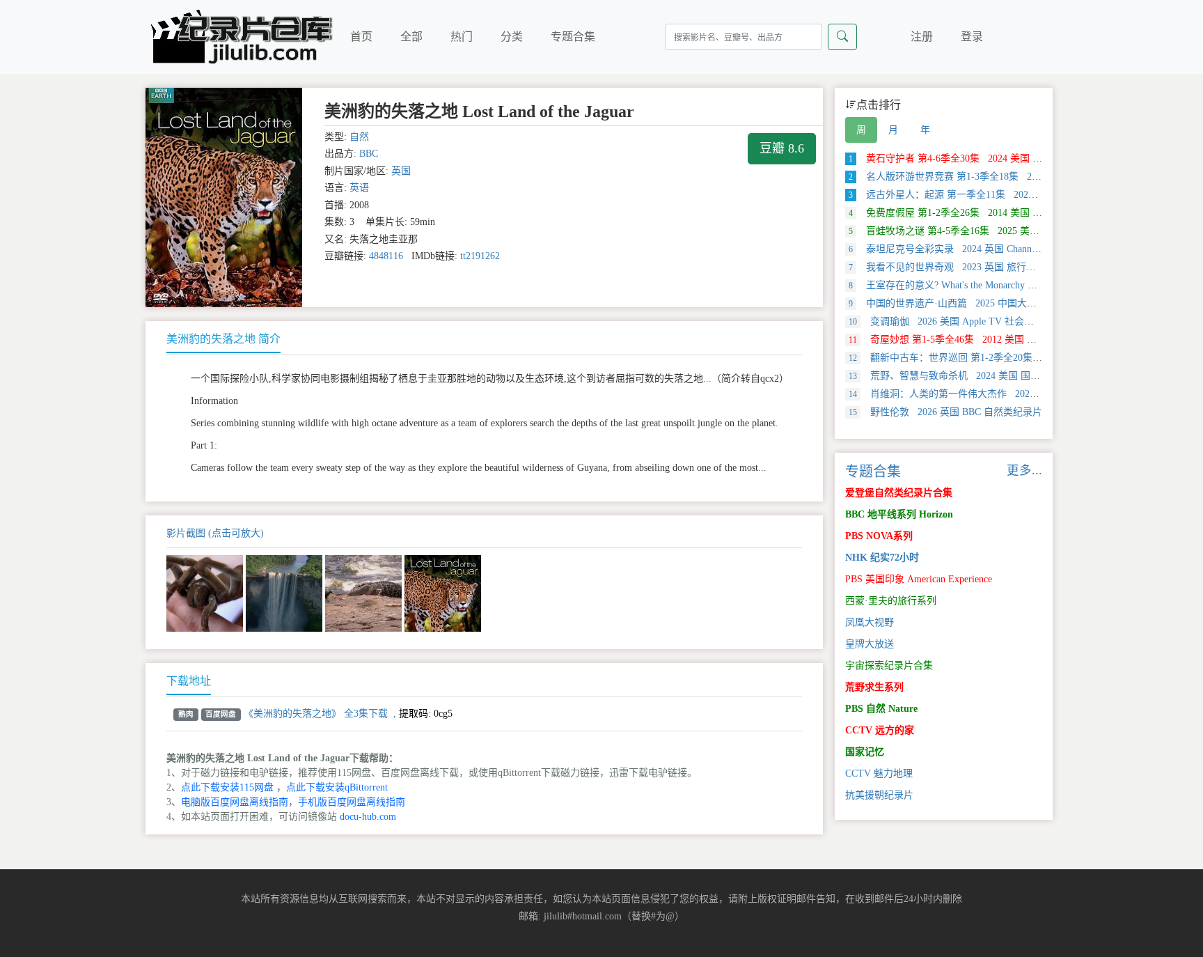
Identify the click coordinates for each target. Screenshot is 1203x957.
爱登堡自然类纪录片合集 (898, 493)
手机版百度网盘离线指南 (351, 802)
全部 (411, 36)
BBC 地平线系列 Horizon (899, 514)
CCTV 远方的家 (879, 730)
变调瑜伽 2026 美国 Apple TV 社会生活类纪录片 (966, 321)
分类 (512, 36)
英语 (359, 187)
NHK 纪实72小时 (882, 557)
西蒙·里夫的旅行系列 (890, 601)
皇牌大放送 (869, 644)
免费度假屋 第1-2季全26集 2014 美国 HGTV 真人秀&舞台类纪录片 (1003, 213)
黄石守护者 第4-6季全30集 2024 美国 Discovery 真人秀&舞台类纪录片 (1009, 158)
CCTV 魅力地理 (879, 773)
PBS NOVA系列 (879, 536)
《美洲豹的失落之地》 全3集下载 (316, 713)
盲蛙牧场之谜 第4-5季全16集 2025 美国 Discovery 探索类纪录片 (996, 231)
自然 (359, 137)
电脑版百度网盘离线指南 (234, 802)
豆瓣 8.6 (782, 148)
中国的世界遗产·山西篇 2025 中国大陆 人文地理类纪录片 (983, 303)
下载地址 (188, 681)
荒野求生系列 (874, 687)
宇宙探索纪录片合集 (889, 665)
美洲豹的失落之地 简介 (223, 339)
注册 (922, 36)
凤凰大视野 (869, 622)
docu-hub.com (368, 816)
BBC (368, 153)
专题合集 (573, 36)
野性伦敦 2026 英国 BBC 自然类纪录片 (945, 412)
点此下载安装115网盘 (227, 787)
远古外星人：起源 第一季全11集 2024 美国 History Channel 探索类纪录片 (1016, 194)
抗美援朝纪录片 (879, 795)
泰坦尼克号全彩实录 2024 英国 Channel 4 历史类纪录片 (978, 249)
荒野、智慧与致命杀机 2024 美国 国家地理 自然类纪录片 (985, 376)
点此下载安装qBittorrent (337, 787)
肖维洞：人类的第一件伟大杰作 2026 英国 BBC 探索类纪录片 (994, 394)
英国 (401, 171)
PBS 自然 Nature (881, 708)
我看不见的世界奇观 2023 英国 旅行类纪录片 (957, 267)
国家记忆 (864, 752)
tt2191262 (480, 256)
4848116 (386, 256)
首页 (361, 36)
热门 (461, 36)
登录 (972, 36)
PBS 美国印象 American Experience (918, 579)
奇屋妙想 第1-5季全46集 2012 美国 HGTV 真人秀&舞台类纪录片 (1000, 339)
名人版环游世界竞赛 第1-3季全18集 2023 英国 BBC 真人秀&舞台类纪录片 (1018, 176)
